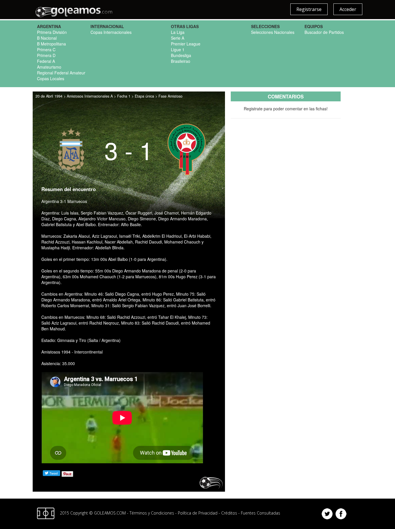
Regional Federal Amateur (61, 73)
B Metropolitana (51, 44)
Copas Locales (50, 78)
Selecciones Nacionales (272, 32)
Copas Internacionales (111, 32)
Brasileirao (180, 61)
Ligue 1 (177, 49)
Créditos (229, 513)
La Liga (177, 32)
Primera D (46, 55)
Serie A (177, 38)
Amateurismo (49, 67)
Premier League (185, 44)
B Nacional (47, 38)
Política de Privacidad (197, 513)
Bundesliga (181, 55)
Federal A (46, 61)
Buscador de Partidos (324, 32)
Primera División (52, 32)
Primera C (46, 49)
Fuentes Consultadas (260, 513)
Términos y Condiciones (152, 513)
